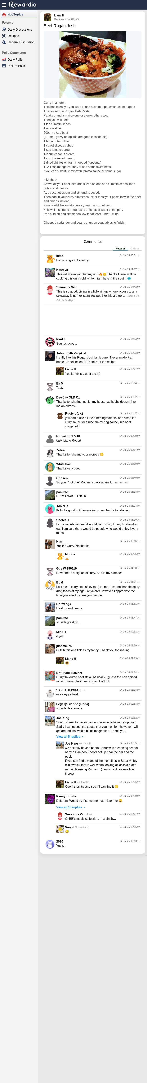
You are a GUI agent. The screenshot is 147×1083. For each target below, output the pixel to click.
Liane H (59, 15)
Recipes (13, 35)
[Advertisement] (92, 319)
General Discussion (21, 42)
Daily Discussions (20, 29)
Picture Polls (16, 66)
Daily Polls (15, 59)
